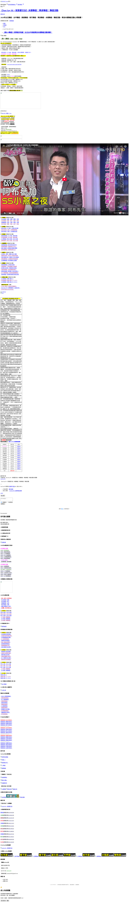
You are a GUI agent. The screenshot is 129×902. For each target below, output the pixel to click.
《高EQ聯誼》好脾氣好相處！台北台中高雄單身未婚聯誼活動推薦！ (27, 32)
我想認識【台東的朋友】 (6, 747)
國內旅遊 (11, 489)
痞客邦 (10, 486)
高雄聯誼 (4, 603)
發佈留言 (3, 503)
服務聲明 (77, 884)
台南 (8, 603)
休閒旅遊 (11, 20)
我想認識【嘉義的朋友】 (6, 737)
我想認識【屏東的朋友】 (6, 740)
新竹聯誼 (4, 604)
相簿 (4, 23)
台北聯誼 (4, 599)
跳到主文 (3, 14)
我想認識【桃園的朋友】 (6, 723)
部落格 (4, 25)
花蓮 (8, 604)
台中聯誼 (4, 601)
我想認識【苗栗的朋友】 (6, 729)
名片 (4, 26)
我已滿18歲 (3, 900)
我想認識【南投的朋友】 (6, 744)
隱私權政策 (72, 884)
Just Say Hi (3, 478)
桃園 (8, 599)
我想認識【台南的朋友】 (6, 738)
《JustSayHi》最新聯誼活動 (15, 490)
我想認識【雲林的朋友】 (6, 732)
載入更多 (3, 495)
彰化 (8, 601)
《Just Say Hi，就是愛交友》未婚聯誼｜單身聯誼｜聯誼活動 (29, 10)
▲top (2, 493)
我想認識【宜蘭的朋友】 (6, 743)
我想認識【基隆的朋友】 (6, 721)
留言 (14, 486)
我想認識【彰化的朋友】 (6, 731)
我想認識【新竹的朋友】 (6, 725)
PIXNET (54, 884)
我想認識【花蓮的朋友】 (6, 746)
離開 (8, 900)
